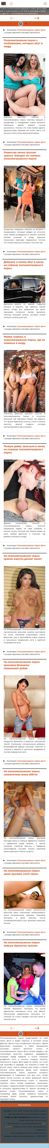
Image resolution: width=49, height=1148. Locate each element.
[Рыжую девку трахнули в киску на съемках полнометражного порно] (24, 491)
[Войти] (11, 4)
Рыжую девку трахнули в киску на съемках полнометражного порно (24, 449)
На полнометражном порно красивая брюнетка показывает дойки (22, 665)
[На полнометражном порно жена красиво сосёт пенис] (24, 895)
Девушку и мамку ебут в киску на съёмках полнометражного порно (24, 265)
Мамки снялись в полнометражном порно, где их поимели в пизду (24, 340)
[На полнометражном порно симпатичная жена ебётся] (24, 809)
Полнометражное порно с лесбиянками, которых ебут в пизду (23, 43)
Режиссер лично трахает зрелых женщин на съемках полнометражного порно (22, 155)
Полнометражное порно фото (31, 30)
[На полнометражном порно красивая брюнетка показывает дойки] (24, 706)
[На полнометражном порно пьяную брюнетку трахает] (24, 979)
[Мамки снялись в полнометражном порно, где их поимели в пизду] (24, 381)
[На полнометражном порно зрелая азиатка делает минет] (24, 597)
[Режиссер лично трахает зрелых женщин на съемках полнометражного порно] (24, 197)
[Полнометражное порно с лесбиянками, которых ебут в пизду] (24, 85)
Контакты (24, 1105)
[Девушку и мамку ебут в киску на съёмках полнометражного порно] (24, 289)
